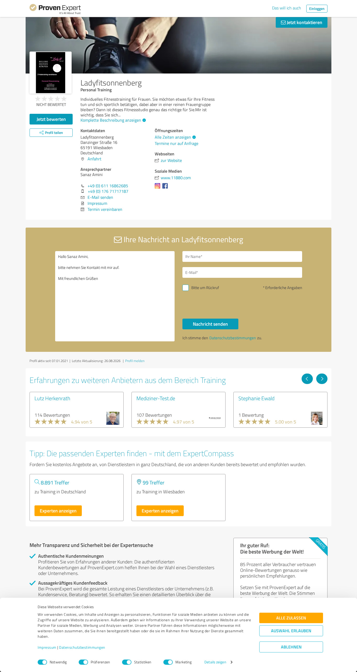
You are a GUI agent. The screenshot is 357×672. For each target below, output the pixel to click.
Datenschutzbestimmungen (82, 647)
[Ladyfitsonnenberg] (50, 72)
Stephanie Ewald (256, 398)
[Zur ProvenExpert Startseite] (55, 10)
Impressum (47, 647)
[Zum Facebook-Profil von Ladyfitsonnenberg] (166, 188)
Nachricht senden (210, 323)
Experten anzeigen (58, 510)
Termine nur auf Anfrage (176, 143)
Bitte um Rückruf (205, 287)
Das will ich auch (286, 8)
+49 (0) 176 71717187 (108, 191)
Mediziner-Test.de (155, 398)
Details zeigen (215, 662)
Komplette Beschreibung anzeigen (110, 120)
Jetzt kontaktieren (304, 22)
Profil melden (135, 360)
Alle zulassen (291, 618)
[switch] (83, 662)
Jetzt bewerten (51, 119)
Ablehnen (291, 647)
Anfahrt (94, 159)
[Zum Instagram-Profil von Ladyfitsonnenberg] (158, 188)
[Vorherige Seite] (307, 379)
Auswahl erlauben (291, 631)
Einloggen (317, 8)
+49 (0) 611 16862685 (108, 186)
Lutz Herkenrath (52, 398)
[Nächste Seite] (321, 379)
